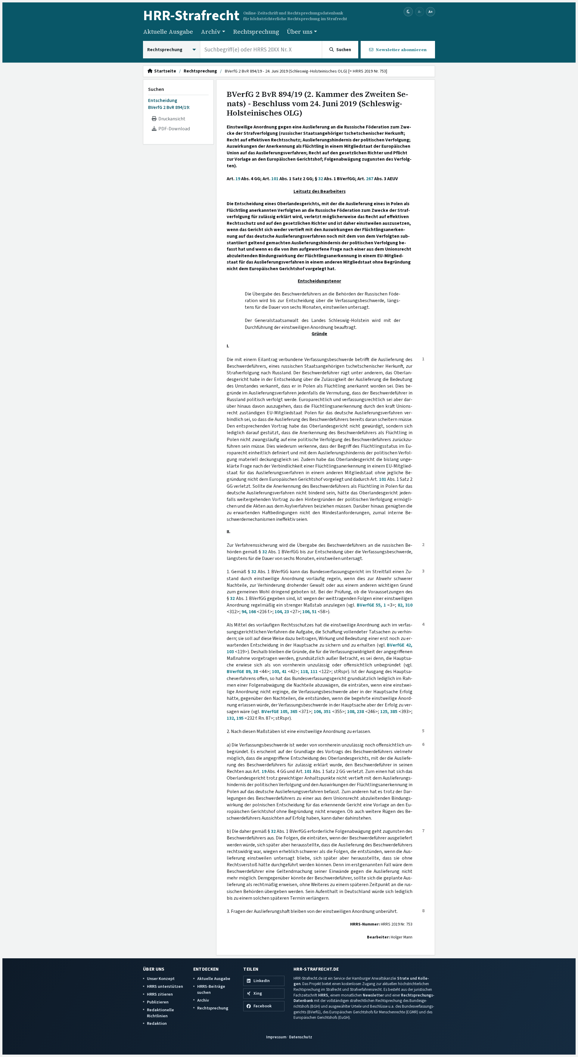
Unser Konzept (161, 978)
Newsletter (373, 995)
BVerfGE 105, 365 (279, 711)
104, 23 (282, 611)
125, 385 (388, 711)
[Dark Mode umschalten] (408, 12)
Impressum (276, 1037)
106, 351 (322, 711)
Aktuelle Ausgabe (168, 31)
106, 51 (309, 611)
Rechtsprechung (256, 31)
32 (320, 178)
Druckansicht (171, 119)
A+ (430, 11)
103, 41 (279, 671)
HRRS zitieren (160, 994)
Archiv (203, 1000)
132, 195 (235, 718)
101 (274, 178)
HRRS (323, 995)
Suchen (156, 89)
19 (237, 178)
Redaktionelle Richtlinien (160, 1013)
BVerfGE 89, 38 (242, 671)
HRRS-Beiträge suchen (211, 989)
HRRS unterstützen (165, 986)
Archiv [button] (211, 31)
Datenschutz (300, 1037)
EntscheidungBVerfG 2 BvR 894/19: (169, 103)
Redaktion (157, 1023)
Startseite (164, 71)
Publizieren (158, 1002)
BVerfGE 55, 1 (371, 605)
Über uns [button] (299, 31)
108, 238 (355, 711)
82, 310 (405, 605)
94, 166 (248, 611)
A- (419, 11)
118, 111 (309, 671)
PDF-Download (173, 128)
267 (369, 178)
